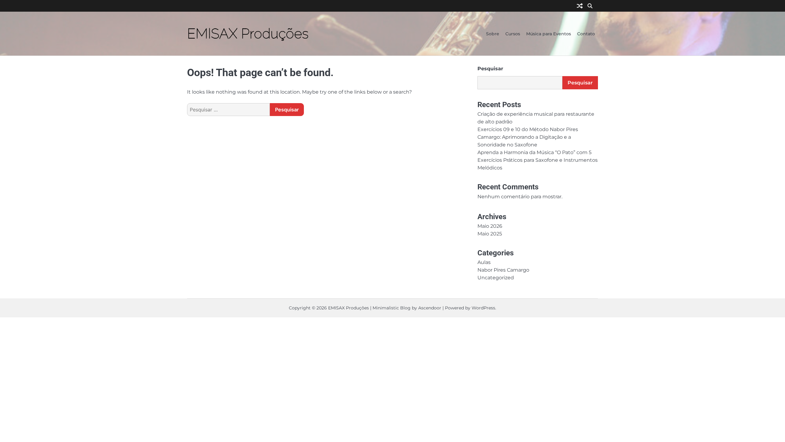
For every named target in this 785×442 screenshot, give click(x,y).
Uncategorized (495, 277)
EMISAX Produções (247, 33)
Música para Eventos (548, 34)
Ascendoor (429, 308)
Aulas (484, 262)
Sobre (492, 34)
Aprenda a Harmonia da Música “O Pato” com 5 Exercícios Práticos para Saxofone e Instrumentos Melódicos (537, 160)
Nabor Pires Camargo (503, 270)
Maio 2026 (489, 226)
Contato (586, 34)
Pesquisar (490, 69)
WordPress (483, 308)
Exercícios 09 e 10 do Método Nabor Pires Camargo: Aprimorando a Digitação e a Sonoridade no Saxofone (527, 137)
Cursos (512, 34)
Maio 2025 (489, 234)
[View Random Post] (580, 6)
